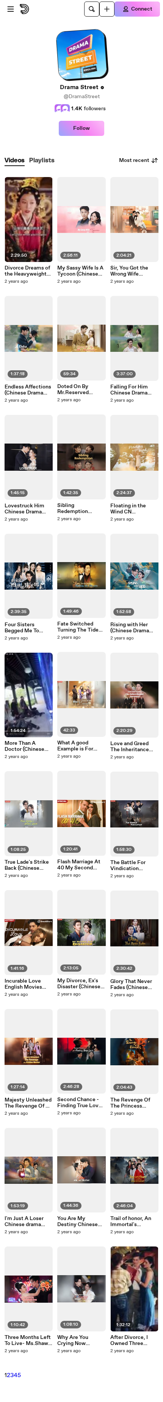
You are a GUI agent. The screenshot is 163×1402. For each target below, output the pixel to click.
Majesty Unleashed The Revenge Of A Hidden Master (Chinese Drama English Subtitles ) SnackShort (28, 1103)
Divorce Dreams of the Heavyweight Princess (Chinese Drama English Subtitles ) (27, 271)
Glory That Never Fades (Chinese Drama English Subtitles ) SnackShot (131, 984)
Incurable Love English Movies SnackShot (23, 984)
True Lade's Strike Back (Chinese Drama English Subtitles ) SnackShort (27, 865)
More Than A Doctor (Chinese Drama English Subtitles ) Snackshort (24, 746)
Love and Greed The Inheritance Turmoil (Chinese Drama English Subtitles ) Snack (131, 747)
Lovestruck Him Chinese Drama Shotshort (24, 509)
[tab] (15, 160)
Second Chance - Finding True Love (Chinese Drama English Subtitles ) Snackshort (79, 1103)
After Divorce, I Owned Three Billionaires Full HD (133, 1340)
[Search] (91, 9)
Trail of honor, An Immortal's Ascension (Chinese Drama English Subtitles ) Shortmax (132, 1222)
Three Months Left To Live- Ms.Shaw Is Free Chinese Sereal (28, 1340)
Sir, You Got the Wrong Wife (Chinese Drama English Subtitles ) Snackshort (132, 271)
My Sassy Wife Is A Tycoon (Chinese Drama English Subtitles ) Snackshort (80, 271)
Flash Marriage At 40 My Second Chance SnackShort (78, 865)
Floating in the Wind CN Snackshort (128, 509)
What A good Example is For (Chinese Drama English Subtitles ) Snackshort (79, 746)
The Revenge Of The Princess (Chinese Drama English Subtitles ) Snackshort (132, 1103)
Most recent (134, 160)
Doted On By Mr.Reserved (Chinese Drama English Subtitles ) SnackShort (79, 390)
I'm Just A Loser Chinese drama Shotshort (24, 1222)
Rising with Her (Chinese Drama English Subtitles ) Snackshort (132, 628)
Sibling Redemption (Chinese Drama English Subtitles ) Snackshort (79, 508)
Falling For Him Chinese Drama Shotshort (129, 390)
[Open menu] (11, 9)
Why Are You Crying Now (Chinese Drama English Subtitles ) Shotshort (79, 1340)
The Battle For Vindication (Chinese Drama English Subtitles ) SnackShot (132, 866)
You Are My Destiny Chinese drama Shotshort (77, 1222)
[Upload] (106, 9)
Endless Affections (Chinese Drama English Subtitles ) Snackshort (28, 390)
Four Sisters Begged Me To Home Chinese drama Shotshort (25, 628)
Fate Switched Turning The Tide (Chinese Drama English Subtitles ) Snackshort (79, 627)
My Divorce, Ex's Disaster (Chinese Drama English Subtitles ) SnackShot (78, 984)
